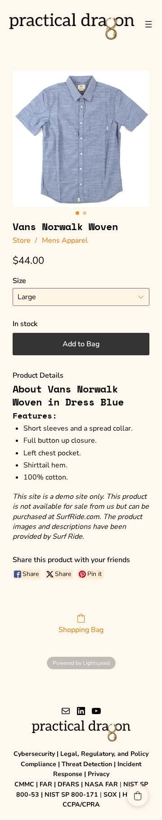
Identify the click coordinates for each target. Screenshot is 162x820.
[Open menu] (148, 24)
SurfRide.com (77, 517)
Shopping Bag (81, 629)
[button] (137, 796)
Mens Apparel (65, 240)
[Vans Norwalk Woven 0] (81, 138)
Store (22, 240)
